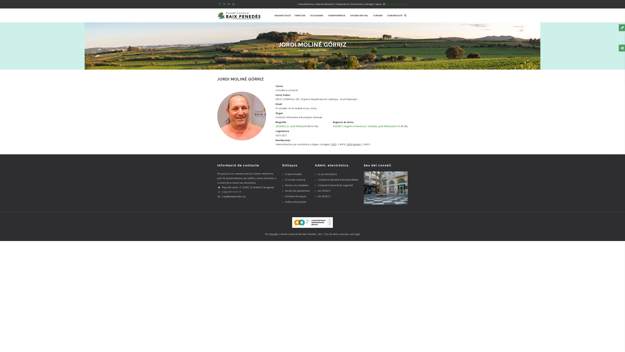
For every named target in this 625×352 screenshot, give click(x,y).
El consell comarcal (295, 179)
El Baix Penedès (293, 174)
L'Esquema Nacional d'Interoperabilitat (338, 179)
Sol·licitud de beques (295, 196)
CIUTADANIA (316, 15)
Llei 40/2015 (324, 196)
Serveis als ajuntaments (297, 190)
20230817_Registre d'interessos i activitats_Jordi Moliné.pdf (364, 126)
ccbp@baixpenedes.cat (233, 196)
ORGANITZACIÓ (282, 15)
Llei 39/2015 (324, 190)
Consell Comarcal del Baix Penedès (297, 234)
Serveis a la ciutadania (296, 185)
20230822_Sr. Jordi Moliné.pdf (291, 126)
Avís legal (355, 234)
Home (301, 50)
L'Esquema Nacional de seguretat (335, 185)
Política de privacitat (295, 201)
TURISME (377, 15)
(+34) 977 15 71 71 (231, 191)
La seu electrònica (327, 174)
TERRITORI (299, 15)
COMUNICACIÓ (395, 15)
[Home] (239, 13)
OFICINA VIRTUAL (359, 15)
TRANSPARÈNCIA (336, 15)
